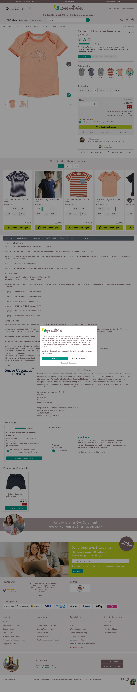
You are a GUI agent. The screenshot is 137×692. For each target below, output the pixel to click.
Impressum (72, 363)
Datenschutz (64, 363)
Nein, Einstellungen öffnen (82, 358)
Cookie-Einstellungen (80, 351)
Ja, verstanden (55, 358)
